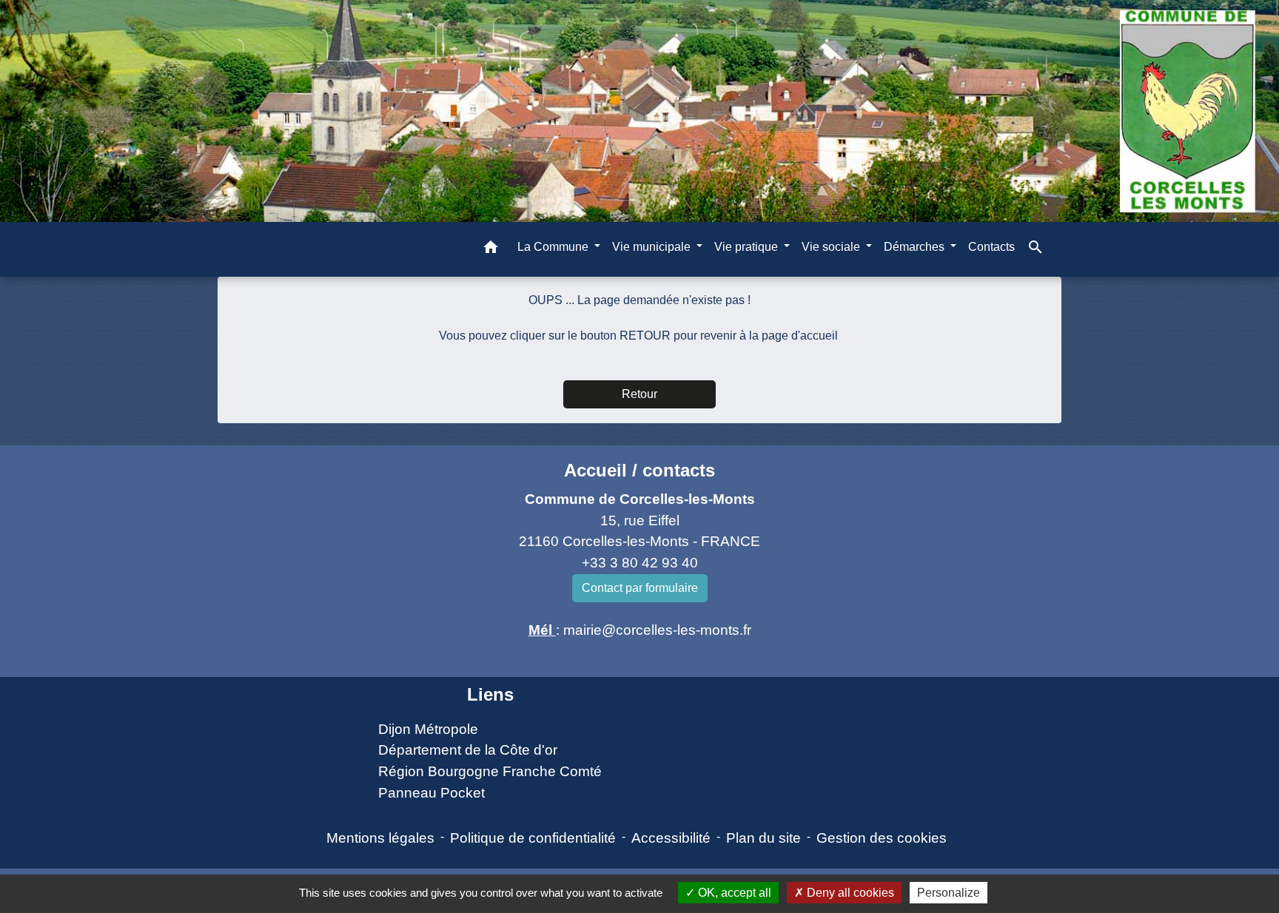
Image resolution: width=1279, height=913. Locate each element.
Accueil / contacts (639, 470)
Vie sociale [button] (832, 246)
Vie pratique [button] (747, 246)
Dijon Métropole (428, 729)
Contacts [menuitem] (991, 246)
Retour (639, 394)
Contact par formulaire (640, 588)
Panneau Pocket (431, 793)
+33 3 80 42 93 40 (640, 562)
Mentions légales (380, 838)
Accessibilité (671, 838)
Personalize (948, 892)
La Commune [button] (554, 246)
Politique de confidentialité (533, 838)
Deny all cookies (849, 892)
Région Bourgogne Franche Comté (490, 771)
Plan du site (763, 838)
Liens (490, 694)
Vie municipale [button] (653, 246)
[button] (490, 249)
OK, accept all (733, 892)
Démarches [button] (915, 246)
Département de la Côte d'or (467, 750)
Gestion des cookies (881, 838)
